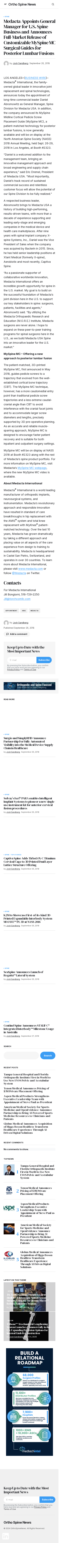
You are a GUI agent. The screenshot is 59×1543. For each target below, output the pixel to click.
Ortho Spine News (22, 4)
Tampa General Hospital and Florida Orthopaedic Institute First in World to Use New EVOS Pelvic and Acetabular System (27, 1079)
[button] (5, 4)
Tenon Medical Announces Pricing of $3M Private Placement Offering (26, 1090)
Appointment (11, 611)
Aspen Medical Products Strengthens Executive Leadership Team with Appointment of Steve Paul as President (28, 1099)
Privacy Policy (13, 669)
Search (7, 1046)
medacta (34, 611)
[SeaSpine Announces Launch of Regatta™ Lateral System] (29, 951)
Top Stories (16, 855)
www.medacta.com (30, 568)
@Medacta (19, 573)
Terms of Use (30, 669)
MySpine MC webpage (32, 467)
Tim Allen (13, 1307)
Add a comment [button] (18, 634)
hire (24, 611)
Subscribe (44, 660)
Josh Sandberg (16, 1337)
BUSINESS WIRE (35, 77)
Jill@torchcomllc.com (17, 598)
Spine (7, 16)
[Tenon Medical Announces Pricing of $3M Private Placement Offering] (9, 1190)
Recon (10, 1320)
